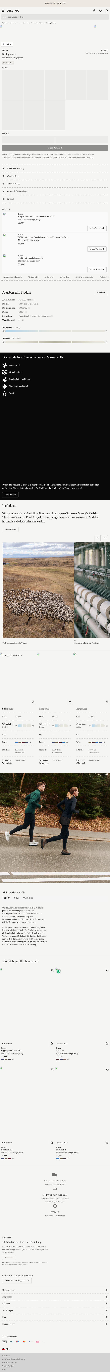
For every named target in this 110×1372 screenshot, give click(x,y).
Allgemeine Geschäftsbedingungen (14, 1359)
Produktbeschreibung (15, 168)
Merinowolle (33, 277)
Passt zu (8, 44)
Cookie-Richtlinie (8, 1366)
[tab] (6, 898)
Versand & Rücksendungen (18, 191)
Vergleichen (64, 277)
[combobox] (6, 1349)
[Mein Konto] (94, 11)
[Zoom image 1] (8, 37)
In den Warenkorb (97, 228)
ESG (4, 1369)
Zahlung (10, 199)
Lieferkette (49, 277)
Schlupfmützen (38, 23)
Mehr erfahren (10, 495)
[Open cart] (107, 11)
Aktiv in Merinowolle (84, 277)
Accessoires (25, 23)
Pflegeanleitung (13, 184)
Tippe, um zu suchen (14, 17)
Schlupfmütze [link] (51, 23)
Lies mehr (101, 292)
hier (21, 1264)
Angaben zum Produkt (12, 277)
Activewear (14, 23)
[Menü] (3, 10)
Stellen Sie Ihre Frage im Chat (17, 1281)
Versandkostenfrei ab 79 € (55, 3)
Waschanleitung (13, 176)
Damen (4, 23)
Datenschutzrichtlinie (9, 1363)
